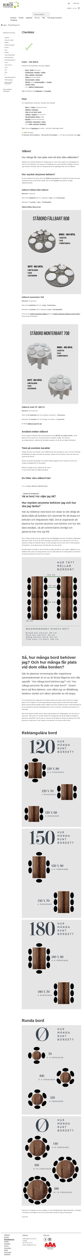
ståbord (31, 87)
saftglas (32, 75)
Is (5, 75)
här (79, 135)
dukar (44, 122)
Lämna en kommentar (31, 493)
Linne (6, 62)
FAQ (43, 18)
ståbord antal (42, 486)
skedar (49, 82)
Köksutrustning (9, 57)
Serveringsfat (30, 80)
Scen (6, 67)
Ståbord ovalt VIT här (34, 424)
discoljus (36, 124)
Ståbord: (26, 151)
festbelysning (38, 87)
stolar (32, 70)
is (42, 117)
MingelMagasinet (9, 1239)
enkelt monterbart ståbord (39, 314)
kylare (38, 117)
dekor (33, 84)
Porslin (7, 47)
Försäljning (13, 20)
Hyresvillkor (7, 1248)
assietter (37, 72)
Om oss (37, 18)
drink (35, 112)
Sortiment (13, 18)
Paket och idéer (9, 40)
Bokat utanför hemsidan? (8, 83)
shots (39, 112)
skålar (38, 80)
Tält (6, 70)
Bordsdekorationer (10, 60)
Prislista (6, 1237)
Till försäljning (9, 80)
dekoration (37, 122)
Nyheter (7, 37)
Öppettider (29, 18)
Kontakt (21, 18)
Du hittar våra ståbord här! (36, 478)
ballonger (39, 91)
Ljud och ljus (8, 65)
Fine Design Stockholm (54, 18)
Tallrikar (28, 114)
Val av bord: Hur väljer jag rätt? (39, 496)
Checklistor (28, 32)
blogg (28, 486)
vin (32, 112)
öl (29, 112)
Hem (5, 25)
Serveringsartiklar (10, 55)
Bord (27, 70)
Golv (6, 72)
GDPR (6, 1250)
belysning (34, 128)
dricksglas (39, 75)
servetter (48, 91)
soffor (31, 124)
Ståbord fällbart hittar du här (31, 207)
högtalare (43, 124)
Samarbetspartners (10, 77)
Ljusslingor (29, 122)
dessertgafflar (40, 82)
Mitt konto (76, 3)
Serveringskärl (30, 117)
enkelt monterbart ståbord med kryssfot (66, 314)
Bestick (28, 82)
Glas (27, 75)
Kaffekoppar (29, 72)
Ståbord (28, 110)
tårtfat (43, 72)
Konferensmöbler (10, 45)
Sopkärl (27, 84)
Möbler (7, 42)
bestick (34, 114)
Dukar (27, 77)
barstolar (35, 110)
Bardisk (28, 119)
